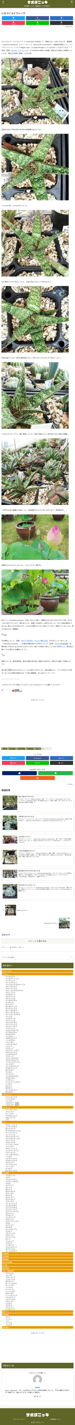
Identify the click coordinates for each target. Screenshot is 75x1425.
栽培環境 (5, 1268)
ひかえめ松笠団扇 (61, 643)
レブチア (8, 1084)
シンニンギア (10, 1291)
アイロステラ (10, 976)
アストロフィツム (12, 978)
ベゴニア (8, 1243)
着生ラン (5, 1311)
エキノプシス (10, 992)
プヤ (7, 1120)
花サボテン (9, 1092)
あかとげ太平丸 (27, 640)
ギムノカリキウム (12, 1012)
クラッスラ (9, 1201)
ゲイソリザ (9, 1285)
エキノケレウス (11, 988)
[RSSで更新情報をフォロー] (37, 778)
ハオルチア (6, 1094)
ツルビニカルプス (12, 1030)
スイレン (8, 1319)
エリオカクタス (11, 1000)
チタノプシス (10, 1140)
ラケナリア (9, 1307)
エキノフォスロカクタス (14, 990)
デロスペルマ (10, 1142)
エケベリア (9, 1185)
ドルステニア (10, 1297)
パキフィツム (10, 1233)
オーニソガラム (11, 1283)
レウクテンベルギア (12, 1082)
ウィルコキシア (11, 982)
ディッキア (9, 1114)
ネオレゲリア (10, 1118)
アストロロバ (10, 1099)
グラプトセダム (11, 1207)
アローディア (10, 1277)
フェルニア (9, 1241)
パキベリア (9, 1235)
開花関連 (5, 1327)
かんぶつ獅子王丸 (41, 640)
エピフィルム (10, 998)
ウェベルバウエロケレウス (15, 984)
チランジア (30, 748)
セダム (7, 1223)
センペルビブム (11, 1229)
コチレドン (9, 1213)
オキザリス (9, 1281)
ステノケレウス (11, 1024)
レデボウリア (10, 1309)
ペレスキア (9, 1064)
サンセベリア (10, 1217)
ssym (37, 1387)
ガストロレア (21, 748)
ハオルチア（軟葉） (12, 1105)
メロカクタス (10, 1078)
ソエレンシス (10, 1028)
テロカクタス (10, 1034)
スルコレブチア (11, 1026)
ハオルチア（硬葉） (12, 1103)
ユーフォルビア (11, 1251)
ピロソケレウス (11, 1052)
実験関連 (5, 1259)
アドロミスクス (11, 1179)
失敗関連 (5, 1253)
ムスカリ (8, 1303)
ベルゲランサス (11, 1158)
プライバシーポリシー (19, 1419)
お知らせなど (7, 971)
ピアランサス (10, 1237)
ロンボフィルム (11, 1170)
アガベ (7, 1177)
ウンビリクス (10, 1279)
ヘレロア (8, 1156)
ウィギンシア (10, 980)
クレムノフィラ (11, 1203)
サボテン (5, 974)
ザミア (7, 1317)
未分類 (4, 1265)
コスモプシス (10, 1018)
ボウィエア (9, 1301)
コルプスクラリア (12, 1136)
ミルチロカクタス (12, 1076)
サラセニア (9, 1215)
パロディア (9, 1048)
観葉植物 (5, 1314)
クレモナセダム (11, 1205)
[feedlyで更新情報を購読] (55, 773)
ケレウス (8, 1016)
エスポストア (10, 994)
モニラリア (9, 1162)
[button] (71, 957)
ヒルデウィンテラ (12, 1050)
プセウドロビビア (12, 1060)
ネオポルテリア (11, 1038)
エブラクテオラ (11, 1126)
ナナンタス (9, 1146)
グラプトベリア (11, 1209)
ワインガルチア (11, 1090)
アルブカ (8, 1275)
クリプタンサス (11, 1110)
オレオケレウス (11, 1006)
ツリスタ (8, 1101)
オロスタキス (10, 1191)
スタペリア (9, 1219)
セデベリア (9, 1225)
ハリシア (8, 1046)
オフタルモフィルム (12, 1130)
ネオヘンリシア (11, 1148)
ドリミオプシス (11, 1295)
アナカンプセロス (12, 1181)
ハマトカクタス (11, 1044)
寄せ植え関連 (7, 1262)
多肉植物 (38, 748)
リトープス (9, 1166)
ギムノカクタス (11, 1010)
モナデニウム (10, 1249)
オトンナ (8, 1187)
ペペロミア (9, 1245)
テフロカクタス (11, 1032)
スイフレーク (47, 748)
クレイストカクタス (12, 1014)
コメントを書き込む (37, 941)
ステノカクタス (11, 1022)
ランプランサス (11, 1164)
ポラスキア (9, 1070)
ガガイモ (8, 1195)
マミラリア (9, 1074)
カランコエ (9, 1193)
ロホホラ (8, 1088)
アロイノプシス (11, 1124)
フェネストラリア (12, 1150)
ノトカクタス (10, 1040)
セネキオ (8, 1227)
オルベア (8, 1189)
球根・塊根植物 (8, 1271)
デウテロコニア (11, 1116)
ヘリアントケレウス (12, 1062)
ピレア (7, 1239)
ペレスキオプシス (12, 1066)
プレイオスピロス (12, 1154)
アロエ (5, 748)
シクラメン (9, 1287)
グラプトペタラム (12, 1211)
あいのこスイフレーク (19, 50)
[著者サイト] (19, 773)
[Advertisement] (37, 33)
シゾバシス (9, 1289)
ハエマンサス (10, 1299)
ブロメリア (6, 1107)
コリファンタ (10, 1020)
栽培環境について (55, 1419)
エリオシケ (9, 1002)
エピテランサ (10, 996)
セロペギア (9, 1293)
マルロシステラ (11, 1160)
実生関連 (5, 1256)
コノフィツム (10, 1134)
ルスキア (8, 1168)
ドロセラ (8, 1231)
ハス (7, 1321)
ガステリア (12, 748)
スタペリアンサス (12, 1221)
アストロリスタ (11, 1097)
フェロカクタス (11, 1054)
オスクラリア (10, 1128)
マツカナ (8, 1072)
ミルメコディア (11, 1247)
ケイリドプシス (11, 1132)
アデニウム (9, 1273)
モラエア (8, 1305)
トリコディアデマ (12, 1144)
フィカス (8, 1323)
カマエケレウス (11, 1008)
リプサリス (9, 1080)
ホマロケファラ (11, 1068)
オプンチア (9, 1004)
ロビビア (8, 1086)
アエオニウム (10, 1175)
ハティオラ (9, 1042)
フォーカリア (10, 1152)
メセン (4, 1122)
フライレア (9, 1056)
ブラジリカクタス (12, 1058)
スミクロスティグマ (12, 1138)
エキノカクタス (11, 986)
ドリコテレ (9, 1036)
